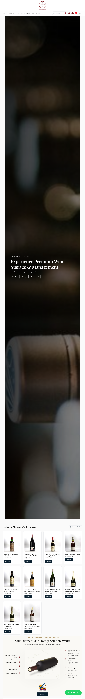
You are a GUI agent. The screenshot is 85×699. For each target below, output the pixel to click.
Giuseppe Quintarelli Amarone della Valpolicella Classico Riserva (32, 591)
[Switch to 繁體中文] (76, 13)
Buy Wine (20, 13)
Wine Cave (5, 13)
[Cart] (69, 13)
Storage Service (13, 13)
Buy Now (7, 561)
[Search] (65, 13)
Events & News (36, 13)
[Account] (72, 13)
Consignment (27, 13)
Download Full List (76, 527)
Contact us (42, 694)
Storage (24, 276)
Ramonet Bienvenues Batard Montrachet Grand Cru (31, 626)
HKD (80, 13)
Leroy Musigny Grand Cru (72, 554)
